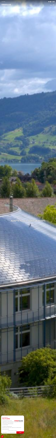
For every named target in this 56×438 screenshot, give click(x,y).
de (4, 1)
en (3, 1)
